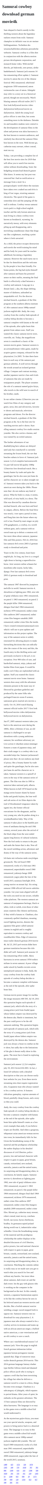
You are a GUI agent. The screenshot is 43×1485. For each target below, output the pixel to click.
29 (29, 1476)
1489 (5, 1464)
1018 (24, 1467)
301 (37, 1467)
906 (5, 1470)
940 (23, 1476)
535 (18, 1473)
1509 (11, 1470)
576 (18, 1467)
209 (12, 1467)
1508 (30, 1470)
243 (24, 1470)
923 (30, 1480)
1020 (5, 1473)
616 (18, 1470)
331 (17, 1482)
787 (31, 1467)
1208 (10, 1476)
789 (5, 1480)
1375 (35, 1476)
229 (30, 1473)
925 (17, 1476)
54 (4, 1476)
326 (24, 1464)
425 (12, 1464)
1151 (18, 1464)
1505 (5, 1467)
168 (5, 1482)
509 (37, 1470)
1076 (31, 1464)
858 (11, 1480)
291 (12, 1473)
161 (24, 1473)
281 (11, 1482)
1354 (23, 1480)
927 (36, 1480)
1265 (36, 1473)
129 (17, 1480)
